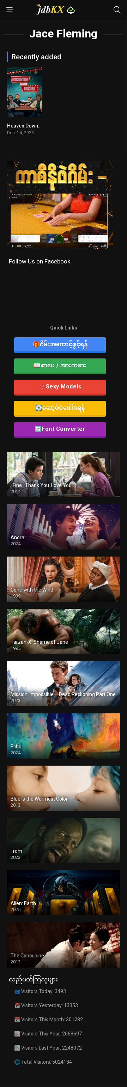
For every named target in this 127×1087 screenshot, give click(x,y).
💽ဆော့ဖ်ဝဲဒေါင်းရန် (60, 407)
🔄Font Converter (60, 429)
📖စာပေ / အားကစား (60, 365)
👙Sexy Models (59, 386)
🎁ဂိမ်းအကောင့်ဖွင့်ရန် (59, 344)
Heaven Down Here (28, 126)
